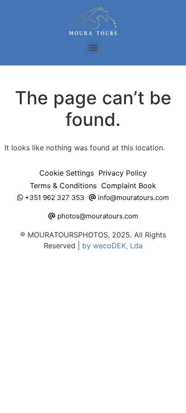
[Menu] (93, 48)
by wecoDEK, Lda (112, 245)
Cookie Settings (66, 172)
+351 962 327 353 (53, 197)
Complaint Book (128, 185)
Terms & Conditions (63, 185)
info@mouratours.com (132, 197)
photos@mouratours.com (97, 216)
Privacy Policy (122, 172)
